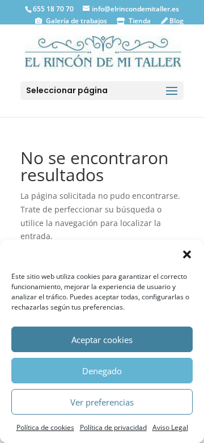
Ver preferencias (102, 402)
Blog (176, 21)
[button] (187, 254)
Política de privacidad (113, 427)
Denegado (102, 371)
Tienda (139, 21)
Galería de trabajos (75, 21)
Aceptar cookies (102, 339)
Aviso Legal (170, 427)
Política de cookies (45, 427)
